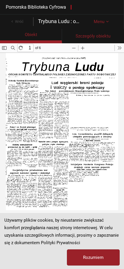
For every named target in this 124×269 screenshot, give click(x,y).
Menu (99, 21)
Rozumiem (93, 257)
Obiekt (31, 34)
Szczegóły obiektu (93, 36)
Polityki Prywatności (60, 242)
